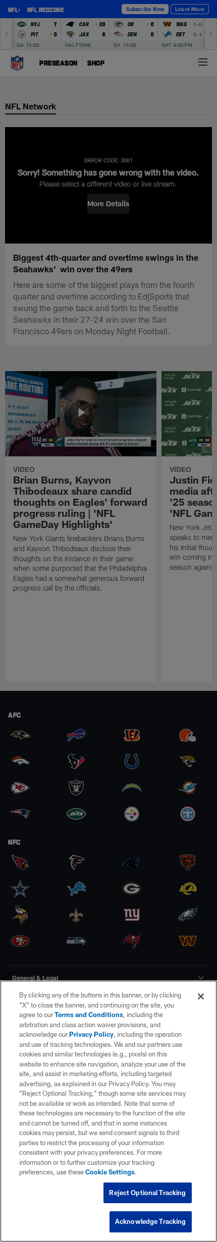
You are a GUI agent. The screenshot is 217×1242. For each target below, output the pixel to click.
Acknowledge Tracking (150, 1221)
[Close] (201, 996)
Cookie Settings (110, 1172)
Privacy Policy (91, 1034)
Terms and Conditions (89, 1015)
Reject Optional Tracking (147, 1193)
